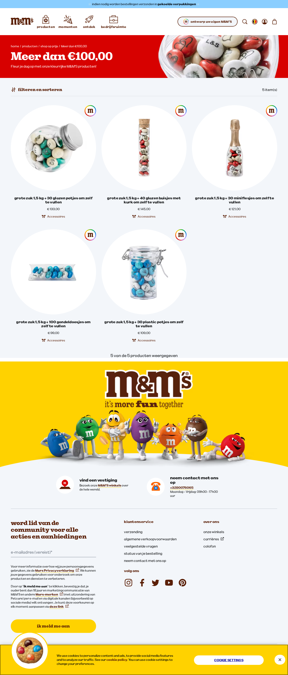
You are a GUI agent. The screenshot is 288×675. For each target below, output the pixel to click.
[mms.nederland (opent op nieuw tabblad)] (142, 582)
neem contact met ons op (145, 561)
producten (30, 46)
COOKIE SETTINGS (228, 660)
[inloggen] (264, 21)
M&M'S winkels (109, 485)
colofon (209, 546)
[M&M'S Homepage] (22, 21)
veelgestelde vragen (141, 546)
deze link (57, 606)
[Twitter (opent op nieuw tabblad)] (155, 582)
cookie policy (116, 659)
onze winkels (213, 532)
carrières (211, 539)
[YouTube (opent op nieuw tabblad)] (169, 582)
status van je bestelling (143, 553)
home (15, 46)
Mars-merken (47, 594)
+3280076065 (182, 487)
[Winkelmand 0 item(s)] (274, 21)
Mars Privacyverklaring (54, 570)
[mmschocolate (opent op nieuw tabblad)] (128, 582)
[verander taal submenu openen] (254, 21)
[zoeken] (244, 21)
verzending (133, 532)
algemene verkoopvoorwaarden (150, 539)
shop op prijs (49, 46)
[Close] (279, 660)
